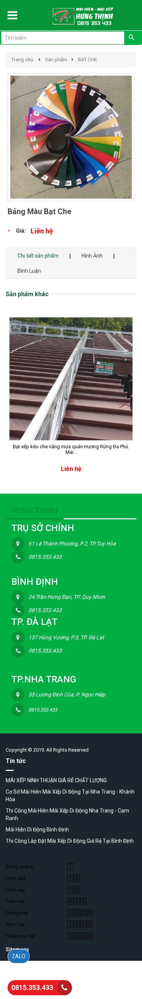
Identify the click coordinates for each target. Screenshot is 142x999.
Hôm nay (15, 890)
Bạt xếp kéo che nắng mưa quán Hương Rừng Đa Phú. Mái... (71, 449)
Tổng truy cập (20, 936)
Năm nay (15, 924)
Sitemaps (17, 949)
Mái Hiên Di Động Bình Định (37, 830)
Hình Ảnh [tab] (92, 256)
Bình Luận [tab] (29, 271)
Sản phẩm (56, 59)
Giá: (21, 231)
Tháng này (17, 913)
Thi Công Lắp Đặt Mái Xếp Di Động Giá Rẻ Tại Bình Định (70, 841)
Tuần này (15, 901)
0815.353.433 (32, 987)
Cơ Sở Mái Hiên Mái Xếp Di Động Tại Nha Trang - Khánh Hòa (70, 795)
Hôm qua (16, 878)
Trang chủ (22, 59)
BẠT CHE (87, 59)
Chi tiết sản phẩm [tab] (38, 256)
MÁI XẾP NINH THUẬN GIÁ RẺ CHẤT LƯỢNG (56, 780)
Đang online (20, 867)
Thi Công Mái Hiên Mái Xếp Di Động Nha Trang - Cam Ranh (67, 814)
